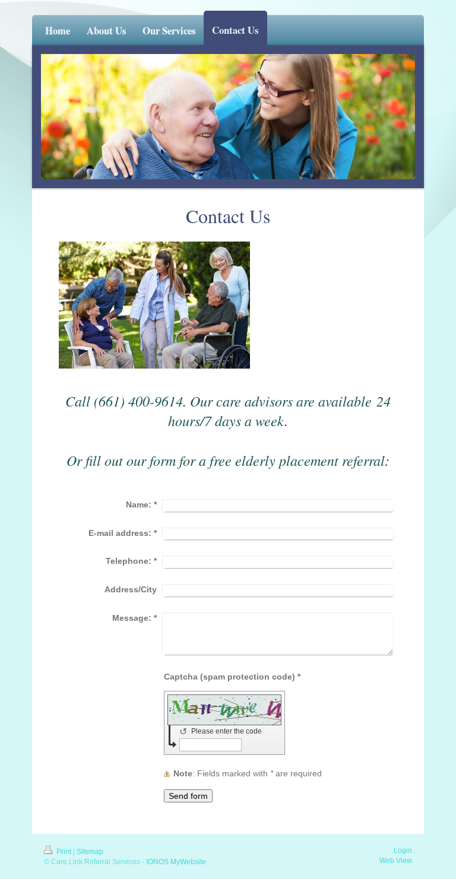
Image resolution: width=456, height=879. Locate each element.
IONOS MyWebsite (176, 862)
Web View (395, 860)
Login (403, 850)
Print (64, 852)
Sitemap (90, 852)
